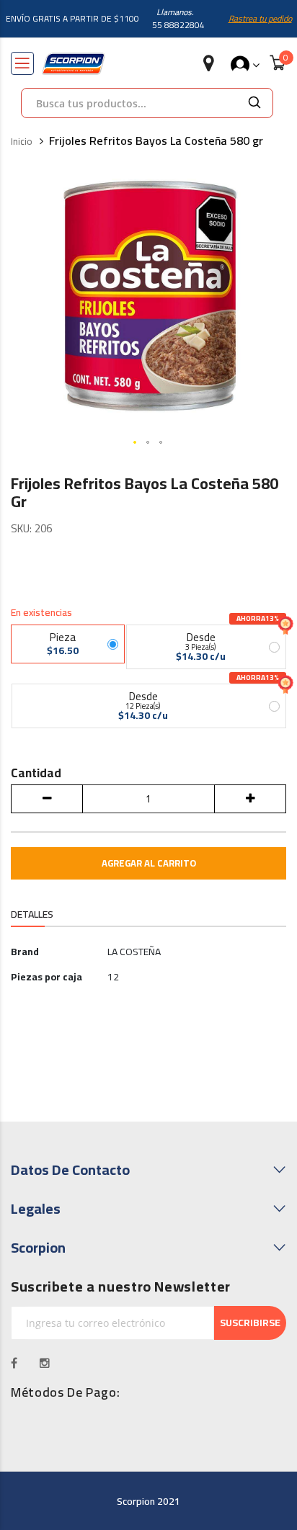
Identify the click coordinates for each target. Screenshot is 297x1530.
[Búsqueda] (254, 103)
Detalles (32, 914)
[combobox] (129, 103)
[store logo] (73, 64)
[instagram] (45, 1363)
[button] (135, 443)
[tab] (32, 915)
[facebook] (14, 1363)
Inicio (21, 142)
